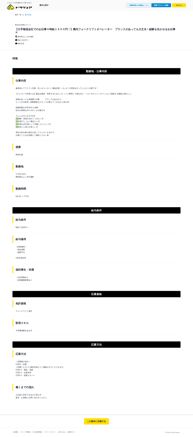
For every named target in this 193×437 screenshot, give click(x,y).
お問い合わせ (61, 432)
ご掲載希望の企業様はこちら (138, 5)
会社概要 (15, 432)
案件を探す (44, 5)
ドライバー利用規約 (25, 432)
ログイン (179, 5)
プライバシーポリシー (50, 432)
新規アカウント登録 (161, 5)
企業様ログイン (71, 432)
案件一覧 (18, 15)
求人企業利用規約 (37, 432)
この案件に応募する (96, 421)
